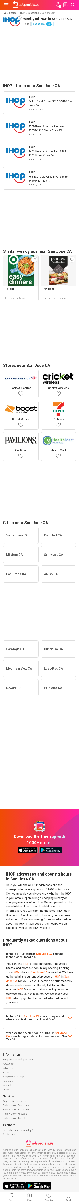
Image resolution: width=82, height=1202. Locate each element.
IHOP (22, 13)
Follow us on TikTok (14, 1118)
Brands (7, 1072)
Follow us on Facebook (16, 1105)
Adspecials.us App (13, 1076)
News (6, 1089)
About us (8, 1081)
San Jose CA (44, 953)
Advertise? (9, 1063)
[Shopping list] (65, 5)
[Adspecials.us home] (26, 4)
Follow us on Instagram (16, 1109)
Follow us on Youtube (15, 1113)
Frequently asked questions (18, 1059)
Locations (33, 13)
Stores (13, 13)
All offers (8, 1068)
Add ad (7, 1085)
